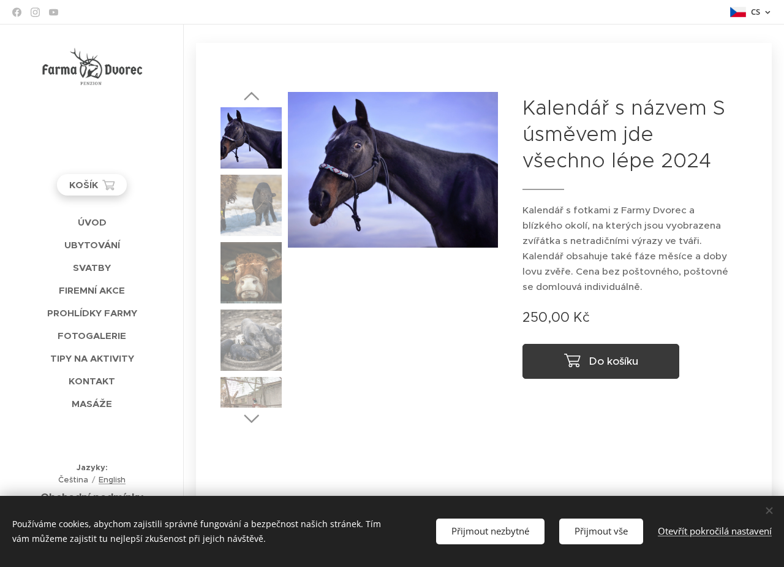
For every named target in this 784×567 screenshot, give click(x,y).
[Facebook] (16, 12)
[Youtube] (53, 12)
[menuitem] (92, 222)
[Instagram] (35, 12)
